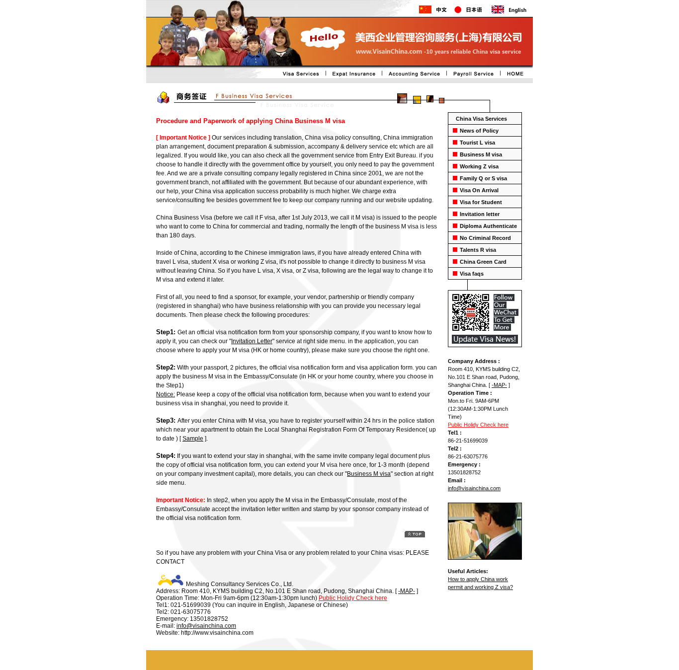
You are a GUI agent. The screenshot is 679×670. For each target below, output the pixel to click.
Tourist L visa (477, 143)
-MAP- (499, 385)
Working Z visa (479, 166)
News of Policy (479, 131)
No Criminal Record (485, 238)
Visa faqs (472, 274)
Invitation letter (480, 214)
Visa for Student (481, 202)
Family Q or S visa (483, 178)
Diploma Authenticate (488, 226)
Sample (192, 438)
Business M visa (481, 154)
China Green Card (483, 262)
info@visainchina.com (474, 488)
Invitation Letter (251, 341)
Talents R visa (478, 250)
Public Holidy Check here (478, 425)
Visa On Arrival (479, 190)
